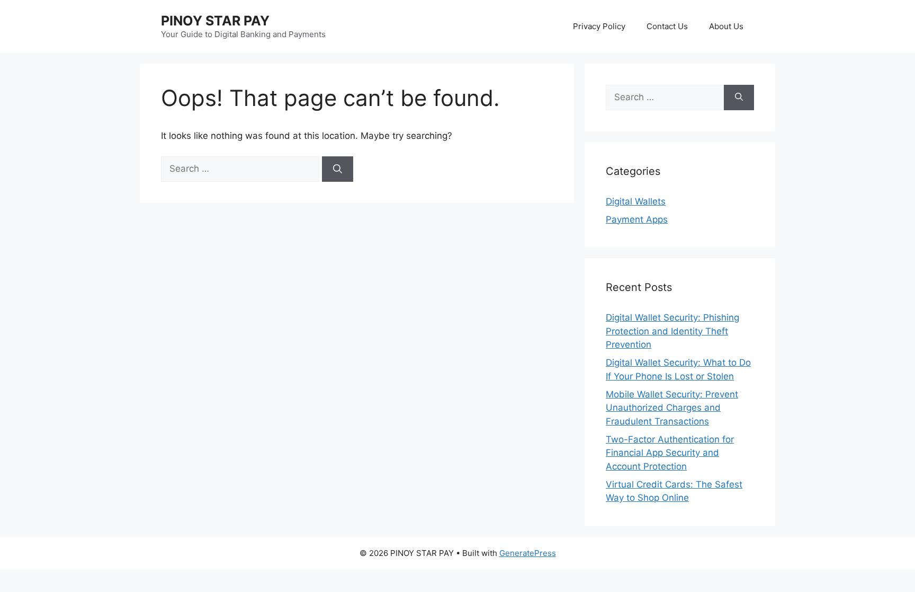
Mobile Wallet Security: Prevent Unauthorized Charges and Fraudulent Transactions (672, 408)
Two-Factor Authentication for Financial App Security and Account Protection (670, 453)
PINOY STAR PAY (215, 21)
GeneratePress (527, 553)
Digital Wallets (636, 201)
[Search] (337, 169)
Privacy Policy (599, 26)
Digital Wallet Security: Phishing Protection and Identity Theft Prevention (672, 331)
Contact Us (667, 26)
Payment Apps (637, 219)
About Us (726, 26)
